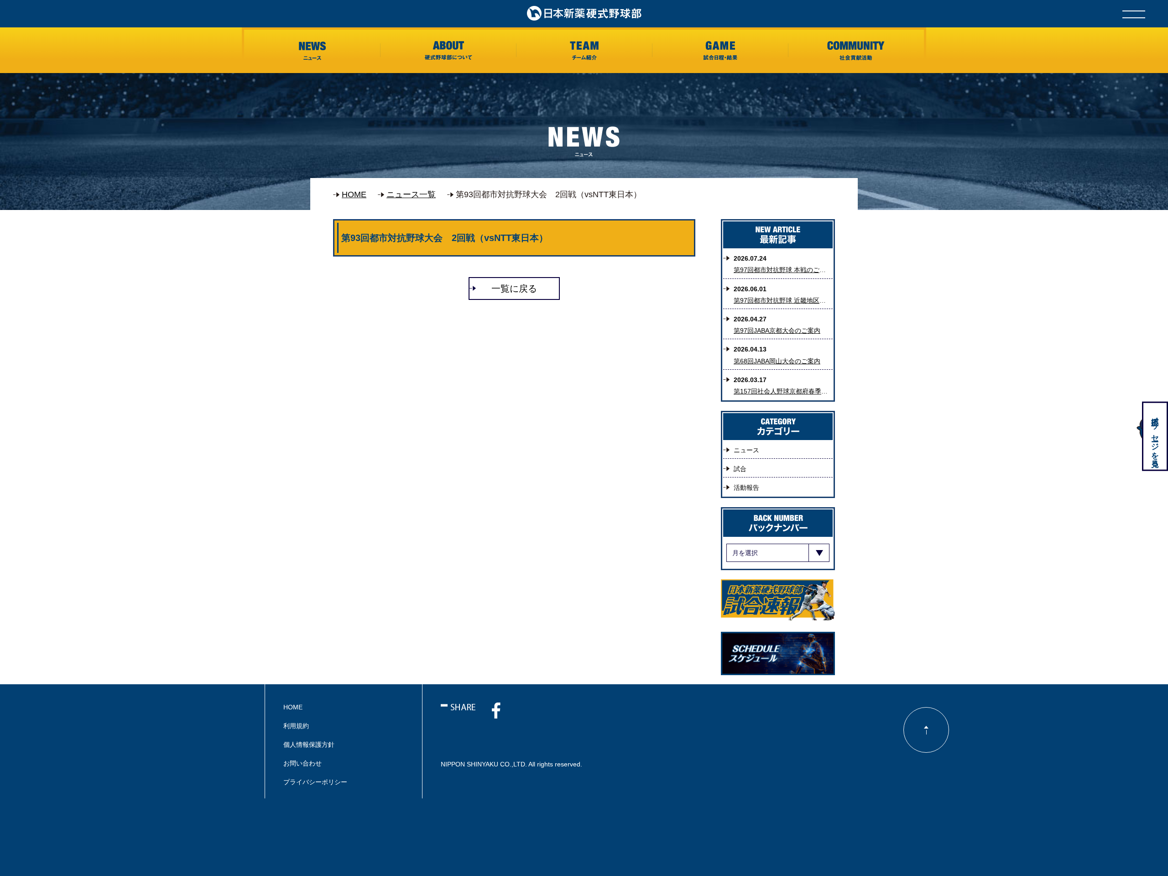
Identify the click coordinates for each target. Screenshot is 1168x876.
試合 (740, 468)
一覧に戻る (514, 288)
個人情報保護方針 (308, 744)
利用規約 (296, 725)
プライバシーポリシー (315, 782)
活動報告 (746, 487)
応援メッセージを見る (1155, 437)
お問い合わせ (302, 763)
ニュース (746, 450)
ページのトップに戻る (926, 730)
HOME (354, 194)
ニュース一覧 (411, 194)
